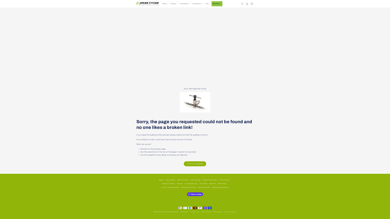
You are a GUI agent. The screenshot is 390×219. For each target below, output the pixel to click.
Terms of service (206, 211)
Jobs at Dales (195, 180)
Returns (180, 183)
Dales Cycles (162, 211)
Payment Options (168, 183)
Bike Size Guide (204, 187)
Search (161, 180)
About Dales (170, 180)
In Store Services (191, 183)
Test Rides (203, 183)
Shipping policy (218, 211)
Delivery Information (210, 180)
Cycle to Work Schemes (170, 187)
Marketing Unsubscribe (220, 187)
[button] (242, 3)
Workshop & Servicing (188, 187)
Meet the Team (182, 180)
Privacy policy (195, 211)
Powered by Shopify (172, 211)
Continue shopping (195, 164)
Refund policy (184, 211)
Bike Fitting (222, 183)
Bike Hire (212, 183)
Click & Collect (224, 180)
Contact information (231, 211)
